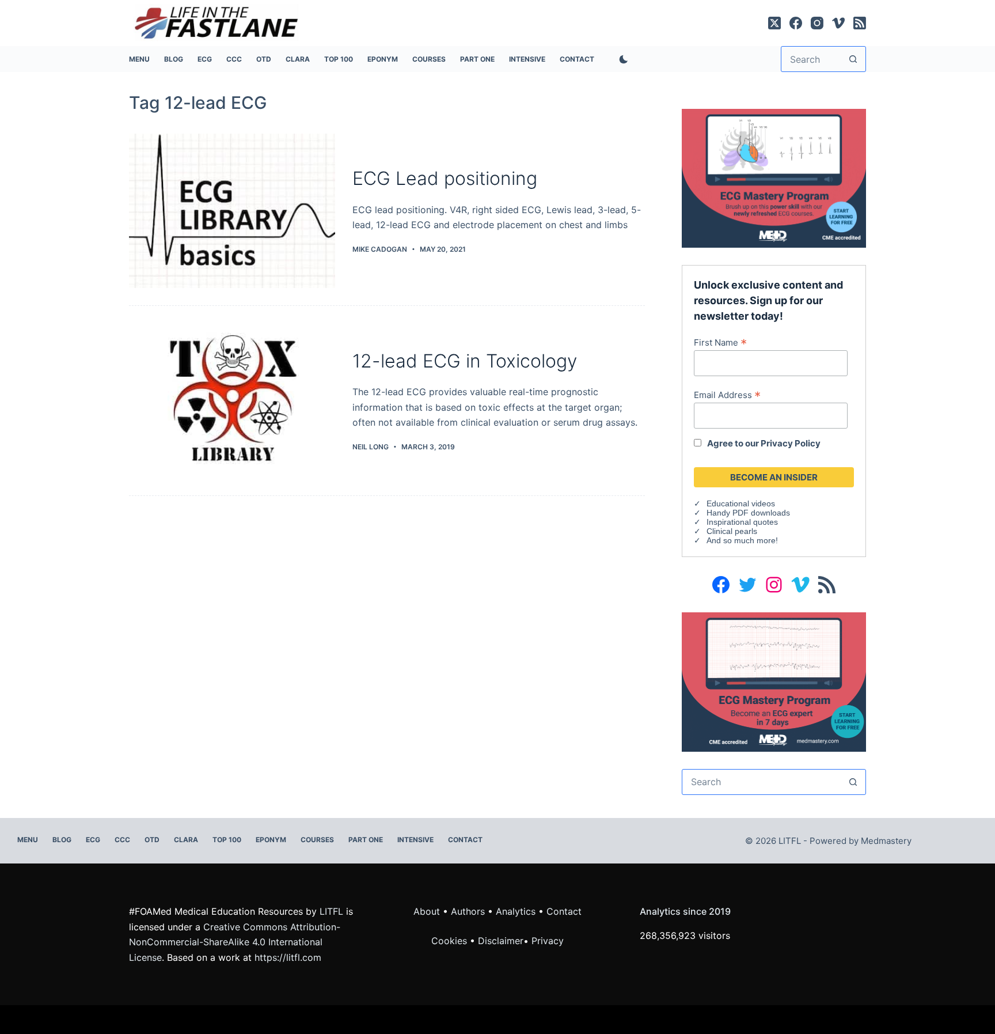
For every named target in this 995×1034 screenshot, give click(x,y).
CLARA (298, 59)
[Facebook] (795, 23)
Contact (577, 59)
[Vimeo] (838, 23)
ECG (205, 59)
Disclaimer (500, 940)
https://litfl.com (288, 957)
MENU (139, 59)
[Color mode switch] (621, 59)
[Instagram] (817, 23)
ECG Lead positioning (444, 178)
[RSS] (859, 23)
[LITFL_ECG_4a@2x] (774, 177)
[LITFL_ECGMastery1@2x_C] (774, 681)
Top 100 (338, 59)
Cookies (450, 940)
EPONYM (382, 59)
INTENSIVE (527, 59)
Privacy (547, 940)
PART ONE (477, 59)
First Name (720, 342)
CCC (234, 59)
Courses (429, 59)
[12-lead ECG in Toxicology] (232, 400)
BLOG (173, 59)
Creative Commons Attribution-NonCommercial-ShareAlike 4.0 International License (234, 942)
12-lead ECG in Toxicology (464, 361)
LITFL (331, 911)
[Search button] (853, 59)
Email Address (727, 394)
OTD (263, 59)
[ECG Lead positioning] (232, 211)
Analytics (516, 911)
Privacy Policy (791, 443)
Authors (468, 911)
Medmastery (886, 840)
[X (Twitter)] (774, 23)
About (426, 911)
